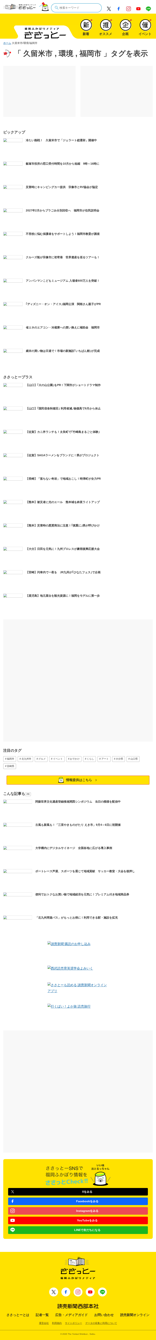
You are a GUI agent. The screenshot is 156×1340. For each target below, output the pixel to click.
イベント (58, 758)
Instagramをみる (87, 1210)
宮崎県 (10, 766)
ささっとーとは (17, 1315)
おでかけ (75, 758)
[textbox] (76, 7)
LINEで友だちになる (87, 1230)
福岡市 (10, 758)
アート (105, 758)
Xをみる (87, 1191)
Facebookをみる (87, 1201)
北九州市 (26, 758)
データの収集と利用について (101, 1323)
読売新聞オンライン (135, 1315)
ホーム (7, 43)
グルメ (42, 758)
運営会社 (44, 1323)
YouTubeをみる (87, 1220)
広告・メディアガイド (71, 1315)
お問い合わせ (104, 1315)
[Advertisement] (39, 91)
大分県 (119, 758)
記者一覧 (42, 1315)
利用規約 (57, 1323)
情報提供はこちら (79, 780)
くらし (90, 758)
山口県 (134, 758)
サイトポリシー (73, 1323)
